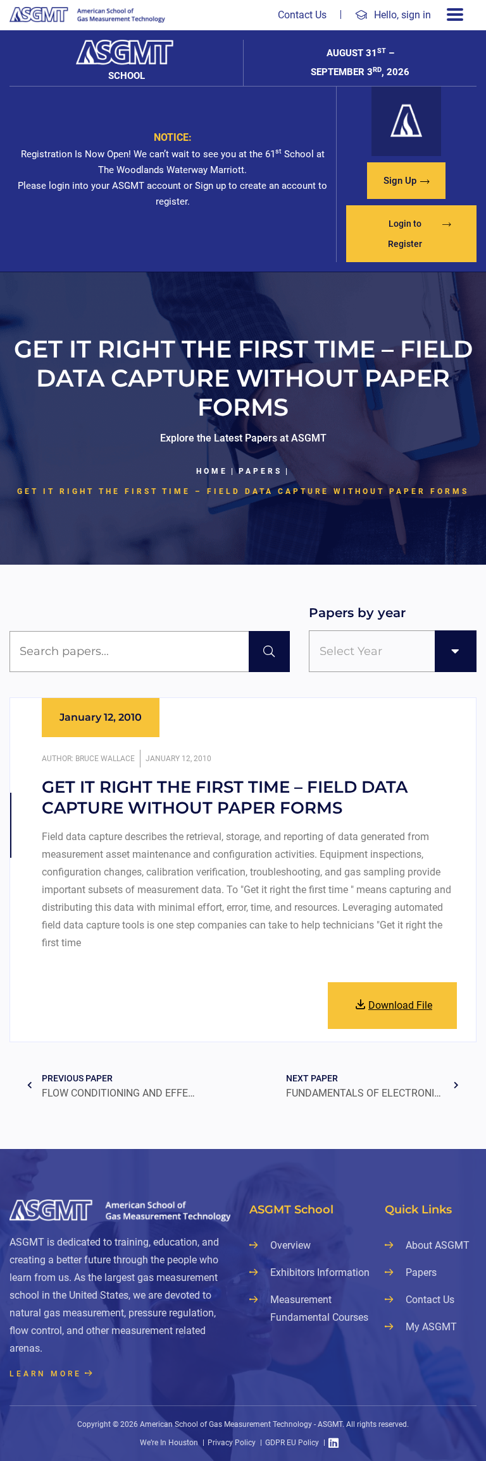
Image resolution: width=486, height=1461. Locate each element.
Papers (260, 471)
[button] (406, 180)
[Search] (269, 651)
